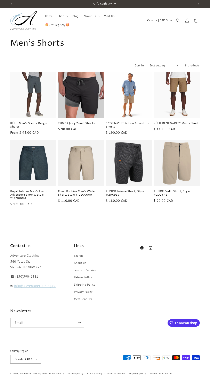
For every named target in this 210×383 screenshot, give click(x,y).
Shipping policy (137, 373)
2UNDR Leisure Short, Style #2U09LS (125, 193)
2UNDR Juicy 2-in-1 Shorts (76, 123)
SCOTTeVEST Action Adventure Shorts (127, 125)
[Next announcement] (198, 4)
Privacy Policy (83, 292)
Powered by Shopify (53, 373)
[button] (62, 16)
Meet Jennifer (83, 299)
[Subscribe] (79, 322)
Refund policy (75, 373)
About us (80, 263)
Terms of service (115, 373)
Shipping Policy (84, 284)
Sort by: (140, 65)
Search (78, 256)
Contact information (161, 373)
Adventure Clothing (30, 373)
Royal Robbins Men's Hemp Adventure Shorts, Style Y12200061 (28, 195)
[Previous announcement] (11, 4)
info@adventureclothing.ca (35, 286)
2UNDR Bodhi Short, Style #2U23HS (172, 193)
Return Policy (83, 277)
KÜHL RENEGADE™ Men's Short (176, 123)
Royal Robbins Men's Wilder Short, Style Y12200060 (77, 193)
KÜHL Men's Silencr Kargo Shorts (28, 125)
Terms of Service (85, 270)
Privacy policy (94, 373)
